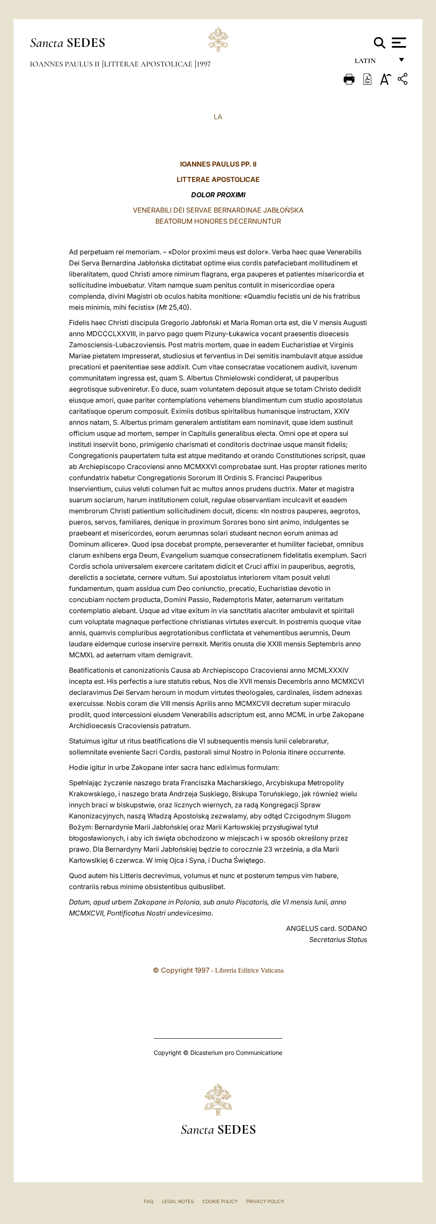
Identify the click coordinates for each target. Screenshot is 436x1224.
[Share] (404, 80)
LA (218, 116)
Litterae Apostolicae (149, 64)
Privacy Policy (265, 1201)
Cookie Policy (220, 1201)
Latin (373, 62)
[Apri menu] (398, 42)
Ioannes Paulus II (65, 64)
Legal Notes (178, 1201)
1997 (204, 64)
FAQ (148, 1201)
